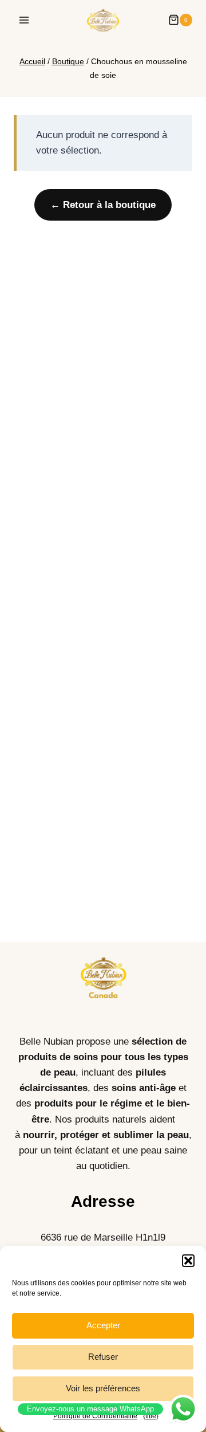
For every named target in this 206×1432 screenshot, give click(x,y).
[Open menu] (24, 20)
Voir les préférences (103, 1388)
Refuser (103, 1357)
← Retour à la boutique (103, 204)
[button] (188, 1260)
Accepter (103, 1325)
